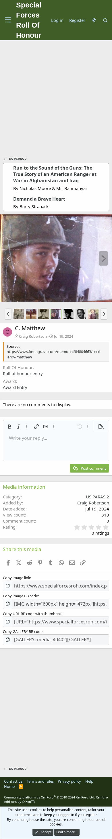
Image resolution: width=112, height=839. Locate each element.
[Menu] (8, 20)
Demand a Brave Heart (39, 199)
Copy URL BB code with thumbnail (32, 613)
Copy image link (16, 577)
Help (89, 781)
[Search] (105, 20)
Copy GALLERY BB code (23, 631)
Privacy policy (69, 781)
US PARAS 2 (97, 497)
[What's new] (93, 20)
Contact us (13, 781)
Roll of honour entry (23, 373)
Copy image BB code (20, 595)
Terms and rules (40, 781)
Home (9, 786)
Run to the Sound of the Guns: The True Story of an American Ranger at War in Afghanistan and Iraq (54, 174)
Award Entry (15, 387)
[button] (8, 313)
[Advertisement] (56, 99)
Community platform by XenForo (49, 797)
